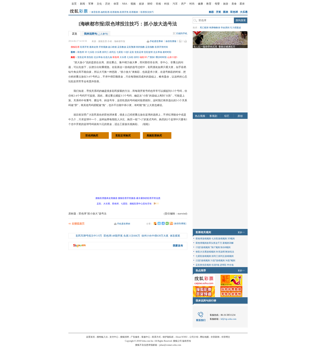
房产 (183, 3)
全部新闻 (215, 337)
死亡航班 (204, 27)
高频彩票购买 (154, 135)
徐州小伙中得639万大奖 (155, 235)
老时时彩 (167, 52)
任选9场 (215, 265)
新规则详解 (228, 243)
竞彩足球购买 (123, 135)
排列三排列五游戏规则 (223, 256)
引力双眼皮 (235, 27)
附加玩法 (229, 251)
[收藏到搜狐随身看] (167, 223)
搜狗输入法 (102, 337)
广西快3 (151, 57)
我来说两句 (96, 33)
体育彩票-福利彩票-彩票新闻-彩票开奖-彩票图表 (114, 12)
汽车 (175, 3)
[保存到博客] (180, 223)
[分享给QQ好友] (159, 223)
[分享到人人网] (163, 223)
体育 (116, 3)
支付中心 (114, 337)
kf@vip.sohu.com (228, 319)
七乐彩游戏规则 (219, 238)
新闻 (82, 3)
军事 (90, 3)
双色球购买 (91, 135)
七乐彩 (91, 52)
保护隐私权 (168, 337)
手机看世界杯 (156, 41)
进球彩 (223, 265)
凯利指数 (140, 47)
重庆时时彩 (161, 57)
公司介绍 (193, 337)
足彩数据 (121, 47)
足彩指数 (149, 47)
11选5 (126, 52)
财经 (150, 3)
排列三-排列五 (109, 52)
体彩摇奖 (175, 235)
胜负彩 (90, 57)
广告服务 (135, 337)
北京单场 (157, 52)
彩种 (73, 52)
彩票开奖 (84, 47)
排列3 (136, 57)
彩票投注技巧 (147, 12)
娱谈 (141, 3)
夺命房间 (225, 27)
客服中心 (145, 337)
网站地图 (204, 337)
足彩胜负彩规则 (203, 265)
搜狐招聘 (124, 337)
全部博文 (225, 337)
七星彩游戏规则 (203, 256)
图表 (225, 12)
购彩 (211, 12)
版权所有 (186, 341)
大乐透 (244, 12)
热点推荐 (201, 270)
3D (85, 52)
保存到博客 (170, 41)
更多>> (241, 232)
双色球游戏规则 (203, 238)
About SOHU (181, 337)
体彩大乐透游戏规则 (205, 251)
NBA (124, 3)
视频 (133, 3)
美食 (234, 3)
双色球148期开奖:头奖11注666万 (122, 235)
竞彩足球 (139, 52)
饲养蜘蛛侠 (214, 27)
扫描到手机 (181, 33)
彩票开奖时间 (161, 47)
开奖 (218, 12)
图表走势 (93, 47)
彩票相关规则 (203, 232)
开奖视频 (103, 47)
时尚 (192, 3)
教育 (208, 3)
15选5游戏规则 (203, 247)
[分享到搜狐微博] (155, 223)
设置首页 (90, 337)
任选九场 (107, 57)
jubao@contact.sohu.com (170, 345)
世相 (158, 3)
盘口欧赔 (112, 47)
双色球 (234, 12)
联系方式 (156, 337)
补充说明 (220, 251)
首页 (74, 3)
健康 (200, 3)
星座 (242, 3)
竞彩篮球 (148, 52)
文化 (99, 3)
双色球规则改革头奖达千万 (209, 243)
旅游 (225, 3)
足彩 (132, 52)
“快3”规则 (215, 247)
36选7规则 (230, 260)
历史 (107, 3)
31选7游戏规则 (217, 260)
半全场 (230, 265)
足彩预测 (131, 47)
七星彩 (119, 52)
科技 (166, 3)
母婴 (217, 3)
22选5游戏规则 (203, 260)
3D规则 (231, 238)
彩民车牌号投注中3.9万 (89, 235)
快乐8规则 (225, 247)
